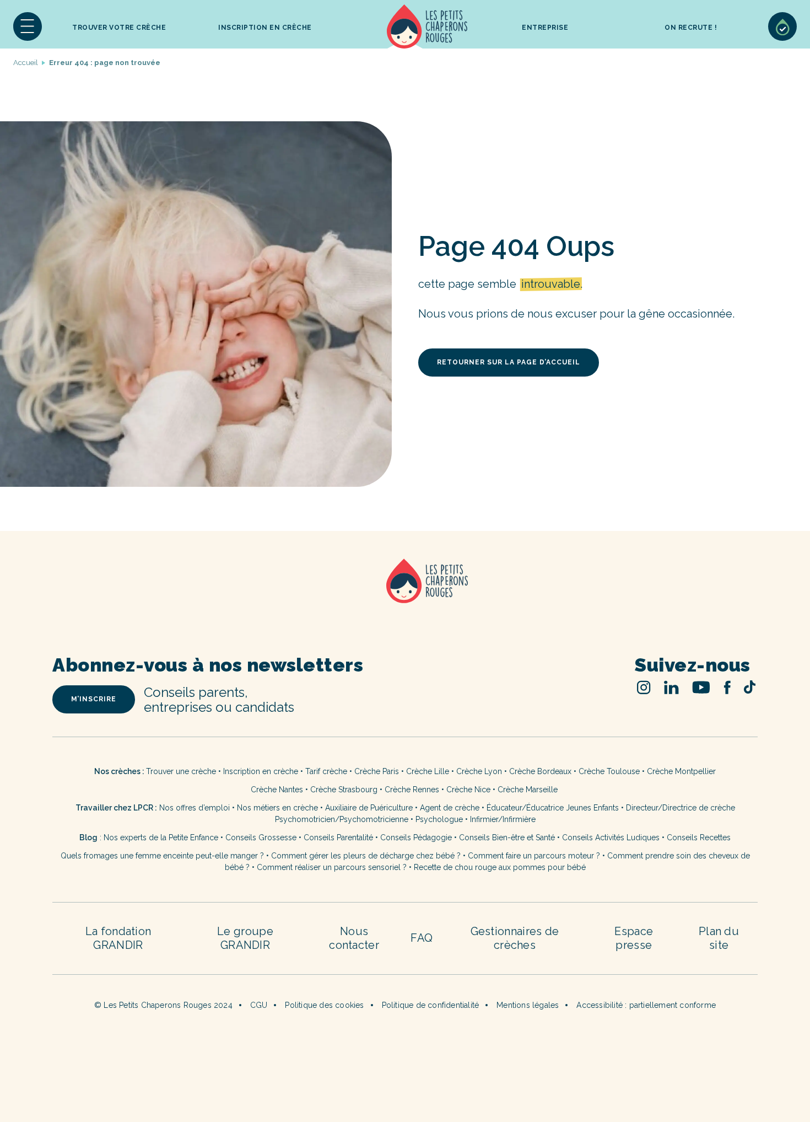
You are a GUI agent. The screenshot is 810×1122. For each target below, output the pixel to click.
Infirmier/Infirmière (503, 819)
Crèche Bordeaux (540, 771)
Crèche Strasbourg (343, 789)
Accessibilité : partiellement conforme (646, 1005)
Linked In (671, 687)
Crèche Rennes (412, 789)
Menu (27, 26)
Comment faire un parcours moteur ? (534, 855)
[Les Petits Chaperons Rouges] (405, 595)
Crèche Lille (427, 771)
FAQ (422, 937)
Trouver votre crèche (119, 27)
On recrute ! (691, 27)
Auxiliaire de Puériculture (369, 807)
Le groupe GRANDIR (245, 938)
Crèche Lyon (479, 771)
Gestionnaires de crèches (515, 938)
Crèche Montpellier (681, 771)
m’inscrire (93, 699)
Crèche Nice (468, 789)
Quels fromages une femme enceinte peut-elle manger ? (162, 855)
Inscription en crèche (260, 771)
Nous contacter (354, 938)
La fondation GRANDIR (118, 938)
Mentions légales (527, 1005)
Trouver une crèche (181, 771)
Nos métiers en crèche (277, 807)
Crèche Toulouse (609, 771)
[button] (27, 26)
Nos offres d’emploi (194, 807)
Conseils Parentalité (338, 837)
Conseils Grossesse (260, 837)
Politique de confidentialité (430, 1005)
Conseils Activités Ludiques (611, 837)
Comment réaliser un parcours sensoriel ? (332, 867)
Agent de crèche (449, 807)
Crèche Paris (376, 771)
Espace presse (633, 938)
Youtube (701, 687)
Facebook (727, 687)
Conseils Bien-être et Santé (507, 837)
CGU (259, 1005)
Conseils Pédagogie (416, 837)
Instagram (644, 687)
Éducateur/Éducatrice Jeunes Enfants (553, 807)
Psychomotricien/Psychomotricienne (341, 819)
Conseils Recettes (699, 837)
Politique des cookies (324, 1005)
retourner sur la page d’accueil (508, 362)
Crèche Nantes (277, 789)
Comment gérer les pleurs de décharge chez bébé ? (367, 855)
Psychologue (439, 819)
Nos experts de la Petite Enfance (161, 837)
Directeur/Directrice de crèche (680, 807)
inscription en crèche (265, 27)
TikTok (750, 687)
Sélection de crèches (782, 26)
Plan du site (719, 938)
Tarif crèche (326, 771)
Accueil (427, 26)
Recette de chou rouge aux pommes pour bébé (500, 867)
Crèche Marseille (529, 789)
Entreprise (545, 27)
